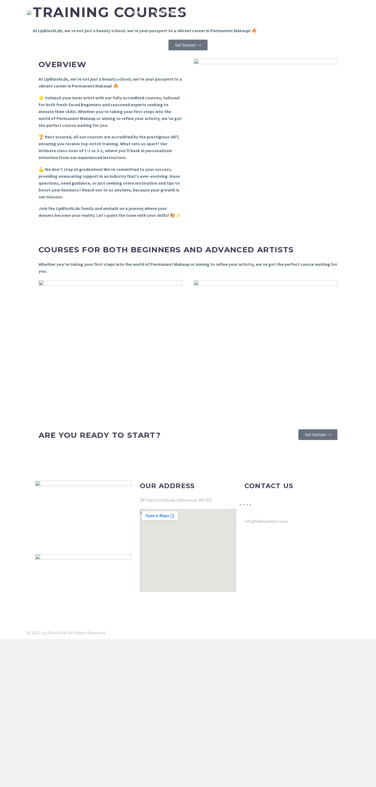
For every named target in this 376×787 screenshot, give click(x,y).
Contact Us (335, 12)
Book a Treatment (215, 12)
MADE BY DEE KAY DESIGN (218, 632)
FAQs (305, 12)
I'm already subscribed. (87, 780)
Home (138, 12)
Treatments (168, 12)
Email (34, 734)
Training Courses (268, 12)
